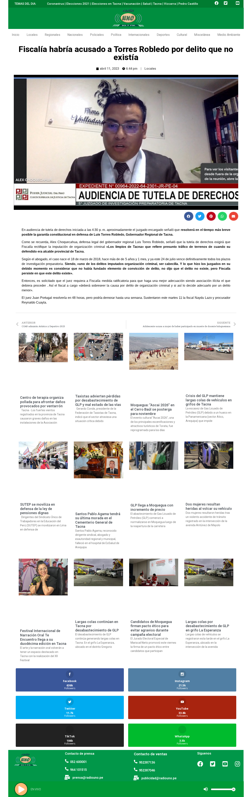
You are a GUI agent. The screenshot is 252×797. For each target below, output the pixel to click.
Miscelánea (202, 35)
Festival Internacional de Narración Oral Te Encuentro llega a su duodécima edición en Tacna (43, 637)
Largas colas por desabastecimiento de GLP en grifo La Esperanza (207, 626)
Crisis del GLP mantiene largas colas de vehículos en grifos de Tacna (209, 400)
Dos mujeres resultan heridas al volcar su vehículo (209, 506)
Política (116, 35)
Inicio (15, 35)
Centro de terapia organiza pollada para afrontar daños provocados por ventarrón (42, 401)
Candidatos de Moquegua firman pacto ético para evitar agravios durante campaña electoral (151, 628)
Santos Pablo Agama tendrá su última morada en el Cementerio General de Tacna (97, 520)
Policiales (97, 35)
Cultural (182, 35)
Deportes (163, 35)
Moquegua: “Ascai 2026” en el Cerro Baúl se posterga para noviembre (152, 409)
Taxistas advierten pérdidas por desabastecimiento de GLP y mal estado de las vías (98, 400)
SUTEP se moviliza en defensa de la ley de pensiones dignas (37, 508)
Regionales (52, 35)
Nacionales (75, 35)
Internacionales (138, 35)
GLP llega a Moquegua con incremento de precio (152, 507)
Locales (32, 35)
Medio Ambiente (228, 35)
